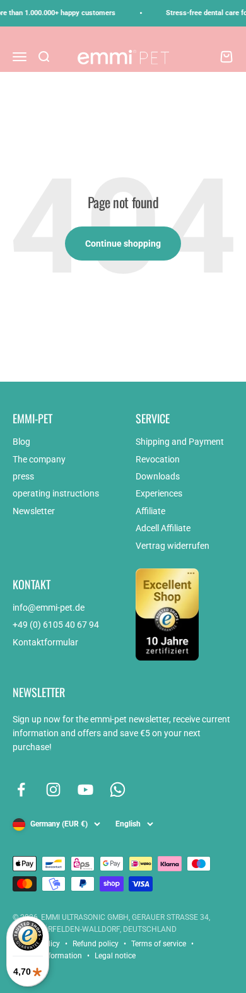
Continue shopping (123, 243)
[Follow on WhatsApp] (117, 789)
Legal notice (115, 955)
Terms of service (158, 943)
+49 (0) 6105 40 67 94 (56, 625)
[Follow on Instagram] (53, 789)
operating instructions (56, 493)
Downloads (158, 476)
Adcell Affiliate (163, 528)
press (23, 476)
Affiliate (150, 511)
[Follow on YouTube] (85, 789)
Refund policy (96, 943)
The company (39, 459)
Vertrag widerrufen (172, 546)
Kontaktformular (45, 642)
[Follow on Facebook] (21, 789)
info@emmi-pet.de (49, 607)
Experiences (159, 493)
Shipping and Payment (180, 442)
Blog (21, 442)
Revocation (158, 459)
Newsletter (34, 511)
